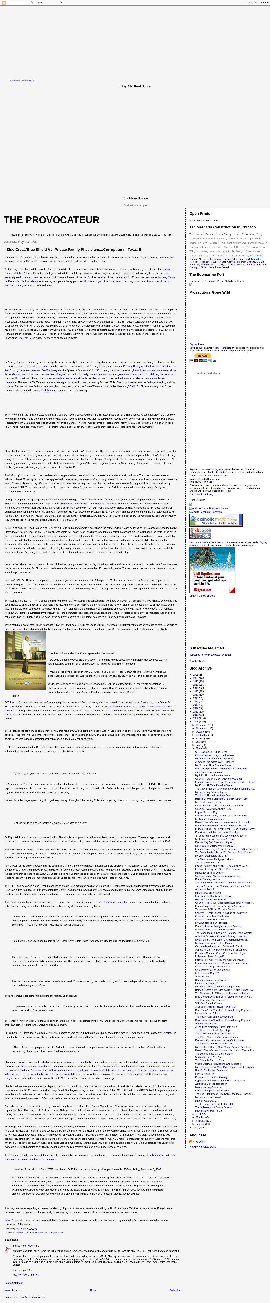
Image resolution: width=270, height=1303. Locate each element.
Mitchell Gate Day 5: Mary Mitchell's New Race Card (223, 1047)
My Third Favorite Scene (208, 802)
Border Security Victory (207, 879)
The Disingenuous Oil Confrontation (214, 1053)
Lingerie (193, 595)
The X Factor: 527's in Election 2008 (214, 1104)
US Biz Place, (207, 267)
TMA (25, 338)
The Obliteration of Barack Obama (213, 1107)
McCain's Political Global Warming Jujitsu (217, 986)
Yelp (258, 234)
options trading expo (213, 469)
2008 (196, 721)
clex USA (210, 247)
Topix (250, 238)
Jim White (43, 366)
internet (110, 653)
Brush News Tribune (220, 259)
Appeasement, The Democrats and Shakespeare (221, 949)
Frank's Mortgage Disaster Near (212, 1090)
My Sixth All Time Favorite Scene (213, 765)
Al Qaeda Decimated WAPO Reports (214, 761)
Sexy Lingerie (208, 595)
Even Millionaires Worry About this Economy (219, 926)
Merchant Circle (236, 238)
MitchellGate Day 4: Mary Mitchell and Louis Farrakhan (224, 1067)
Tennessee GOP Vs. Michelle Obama (215, 909)
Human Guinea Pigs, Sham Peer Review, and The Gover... (226, 782)
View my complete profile (202, 1146)
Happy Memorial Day (206, 812)
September (202, 735)
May (198, 748)
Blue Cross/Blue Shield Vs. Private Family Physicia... (224, 996)
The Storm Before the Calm (209, 1060)
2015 (196, 698)
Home (93, 1290)
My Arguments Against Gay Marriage (214, 943)
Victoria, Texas (114, 281)
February (201, 1120)
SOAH (131, 386)
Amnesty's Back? (204, 889)
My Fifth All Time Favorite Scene (212, 775)
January (200, 1124)
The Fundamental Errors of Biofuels (214, 1043)
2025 (196, 674)
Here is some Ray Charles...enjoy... (214, 896)
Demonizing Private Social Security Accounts (219, 906)
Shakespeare (41, 1233)
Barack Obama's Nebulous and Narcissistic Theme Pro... (225, 1050)
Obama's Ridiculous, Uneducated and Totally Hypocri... (224, 902)
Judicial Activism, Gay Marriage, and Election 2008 (222, 886)
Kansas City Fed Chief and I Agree (213, 842)
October (200, 731)
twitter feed (234, 251)
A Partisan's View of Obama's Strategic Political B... (223, 936)
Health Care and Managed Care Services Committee (88, 503)
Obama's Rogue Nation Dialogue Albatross (217, 876)
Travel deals (195, 475)
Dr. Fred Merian (29, 281)
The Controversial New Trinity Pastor (214, 1033)
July (198, 741)
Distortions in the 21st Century (211, 1077)
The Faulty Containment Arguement (214, 1016)
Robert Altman (23, 273)
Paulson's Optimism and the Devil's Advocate (219, 1040)
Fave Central (222, 267)
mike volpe (199, 1141)
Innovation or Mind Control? (209, 872)
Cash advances (197, 542)
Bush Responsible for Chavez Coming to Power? (221, 825)
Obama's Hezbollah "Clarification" (213, 916)
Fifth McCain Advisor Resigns (211, 899)
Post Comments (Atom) (32, 1297)
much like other (143, 281)
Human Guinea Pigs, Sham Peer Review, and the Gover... (226, 829)
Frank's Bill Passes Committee (211, 1070)
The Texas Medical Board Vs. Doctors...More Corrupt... (224, 852)
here (104, 257)
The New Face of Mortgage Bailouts (214, 859)
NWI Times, (256, 255)
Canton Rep (233, 261)
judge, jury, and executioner (35, 1066)
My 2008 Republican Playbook (211, 922)
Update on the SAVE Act (208, 1057)
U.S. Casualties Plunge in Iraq (211, 752)
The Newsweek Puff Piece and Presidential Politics (222, 993)
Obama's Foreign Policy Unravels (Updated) (218, 778)
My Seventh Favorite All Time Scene (214, 758)
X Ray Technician (222, 347)
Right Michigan (197, 499)
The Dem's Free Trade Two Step (212, 1030)
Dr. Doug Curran (166, 277)
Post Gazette (248, 261)
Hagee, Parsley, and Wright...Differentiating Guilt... (222, 866)
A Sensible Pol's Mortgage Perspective (216, 1006)
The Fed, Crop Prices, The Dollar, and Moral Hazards (223, 1094)
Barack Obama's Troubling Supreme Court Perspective (224, 990)
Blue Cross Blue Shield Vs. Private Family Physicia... (224, 1020)
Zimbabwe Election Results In (211, 1083)
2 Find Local (224, 242)
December (202, 725)
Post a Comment (14, 1282)
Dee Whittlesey (49, 370)
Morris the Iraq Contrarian (208, 1087)
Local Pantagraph (221, 255)
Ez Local (203, 242)
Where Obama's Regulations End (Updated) (218, 1063)
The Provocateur (52, 219)
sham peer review (56, 1233)
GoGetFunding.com (28, 80)
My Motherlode (205, 264)
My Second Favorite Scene (209, 819)
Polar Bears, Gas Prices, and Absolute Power (219, 959)
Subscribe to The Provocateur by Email (210, 654)
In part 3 (9, 1220)
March (199, 1117)
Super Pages (196, 238)
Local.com (219, 238)
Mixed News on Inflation (208, 892)
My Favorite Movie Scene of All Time (215, 839)
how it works (16, 80)
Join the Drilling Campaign (209, 772)
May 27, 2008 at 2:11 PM (26, 1275)
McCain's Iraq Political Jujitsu (211, 792)
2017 (196, 691)
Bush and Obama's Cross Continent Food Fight (220, 953)
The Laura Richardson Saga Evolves (214, 795)
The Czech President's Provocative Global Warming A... (225, 788)
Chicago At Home (198, 259)
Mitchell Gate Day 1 (205, 1100)
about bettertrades (217, 472)
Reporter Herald (208, 261)
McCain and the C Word (208, 1097)
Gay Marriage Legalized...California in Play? (218, 946)
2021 (196, 678)
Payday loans (196, 344)
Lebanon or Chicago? (206, 983)
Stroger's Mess (203, 976)
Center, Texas (119, 325)
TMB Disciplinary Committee (112, 902)
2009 (196, 718)
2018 (196, 688)
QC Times (201, 251)
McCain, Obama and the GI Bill (211, 855)
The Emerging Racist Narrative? (212, 1000)
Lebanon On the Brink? (207, 1013)
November (202, 728)
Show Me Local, (226, 247)
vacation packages (218, 475)
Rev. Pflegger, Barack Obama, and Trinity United (221, 768)
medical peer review (66, 378)
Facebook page (218, 251)
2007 (196, 1127)
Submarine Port (213, 281)
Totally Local (244, 264)
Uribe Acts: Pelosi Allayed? (209, 956)
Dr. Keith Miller (12, 281)
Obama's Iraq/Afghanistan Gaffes (213, 966)
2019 (196, 684)
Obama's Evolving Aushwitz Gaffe (213, 809)
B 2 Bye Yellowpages (248, 247)
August (200, 738)
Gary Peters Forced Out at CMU (212, 970)
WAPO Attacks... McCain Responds (214, 929)
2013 (196, 705)
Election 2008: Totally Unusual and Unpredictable (221, 815)
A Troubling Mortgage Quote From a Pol (216, 1026)
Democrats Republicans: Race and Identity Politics (222, 963)
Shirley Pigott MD (22, 1245)
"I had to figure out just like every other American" (221, 835)
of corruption (166, 281)
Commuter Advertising (201, 494)
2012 (196, 708)
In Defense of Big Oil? (207, 973)
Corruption (18, 1233)
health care (29, 1233)
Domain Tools (240, 255)
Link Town (203, 255)
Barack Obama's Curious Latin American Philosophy (223, 822)
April (198, 1114)
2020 (196, 681)
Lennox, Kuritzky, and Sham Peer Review (217, 869)
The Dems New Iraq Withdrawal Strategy (216, 1037)
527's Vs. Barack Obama (208, 1003)
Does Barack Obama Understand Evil (215, 845)
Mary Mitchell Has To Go (208, 1110)
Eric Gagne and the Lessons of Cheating (216, 832)
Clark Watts (47, 390)
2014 (196, 701)
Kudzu (213, 242)
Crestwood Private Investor (248, 242)
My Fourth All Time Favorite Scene (213, 785)
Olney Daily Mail (241, 259)
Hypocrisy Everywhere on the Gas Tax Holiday (220, 1080)
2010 (196, 715)
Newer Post (11, 1290)
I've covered (15, 285)
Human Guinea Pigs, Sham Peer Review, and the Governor (226, 849)
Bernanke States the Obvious (211, 980)
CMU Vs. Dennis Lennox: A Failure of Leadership (221, 913)
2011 (196, 711)
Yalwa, (209, 238)
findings (168, 1033)
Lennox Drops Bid (204, 1074)
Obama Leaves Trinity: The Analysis (214, 755)
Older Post (175, 1290)
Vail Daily (219, 264)
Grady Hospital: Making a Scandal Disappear (219, 805)
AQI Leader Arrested (206, 1023)
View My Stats (197, 661)
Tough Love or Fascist (207, 862)
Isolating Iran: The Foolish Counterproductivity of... (222, 939)
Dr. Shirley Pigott (93, 281)
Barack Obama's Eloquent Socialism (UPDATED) (221, 798)
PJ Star (246, 251)
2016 (196, 694)
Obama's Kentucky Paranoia (210, 919)
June (199, 745)
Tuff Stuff (230, 264)
